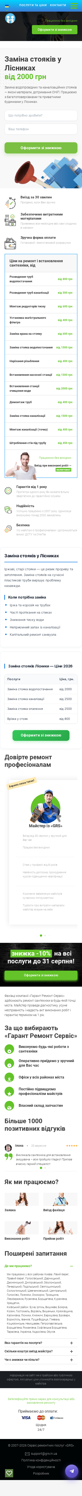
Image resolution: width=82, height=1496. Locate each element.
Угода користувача (41, 1467)
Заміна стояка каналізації (27, 415)
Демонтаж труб (21, 402)
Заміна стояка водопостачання (31, 347)
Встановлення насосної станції (31, 374)
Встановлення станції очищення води (24, 388)
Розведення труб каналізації (29, 292)
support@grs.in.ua (44, 1453)
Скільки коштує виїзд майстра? (29, 1351)
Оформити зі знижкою (55, 29)
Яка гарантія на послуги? (23, 1343)
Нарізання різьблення (24, 361)
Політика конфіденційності (41, 1460)
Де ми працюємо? (18, 1266)
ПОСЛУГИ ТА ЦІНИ (33, 5)
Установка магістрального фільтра (28, 320)
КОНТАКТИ (58, 5)
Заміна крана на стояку (26, 333)
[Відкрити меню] (74, 5)
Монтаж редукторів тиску (28, 306)
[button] (41, 935)
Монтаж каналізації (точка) (29, 429)
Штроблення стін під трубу (28, 443)
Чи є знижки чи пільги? (22, 1359)
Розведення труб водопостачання (21, 279)
